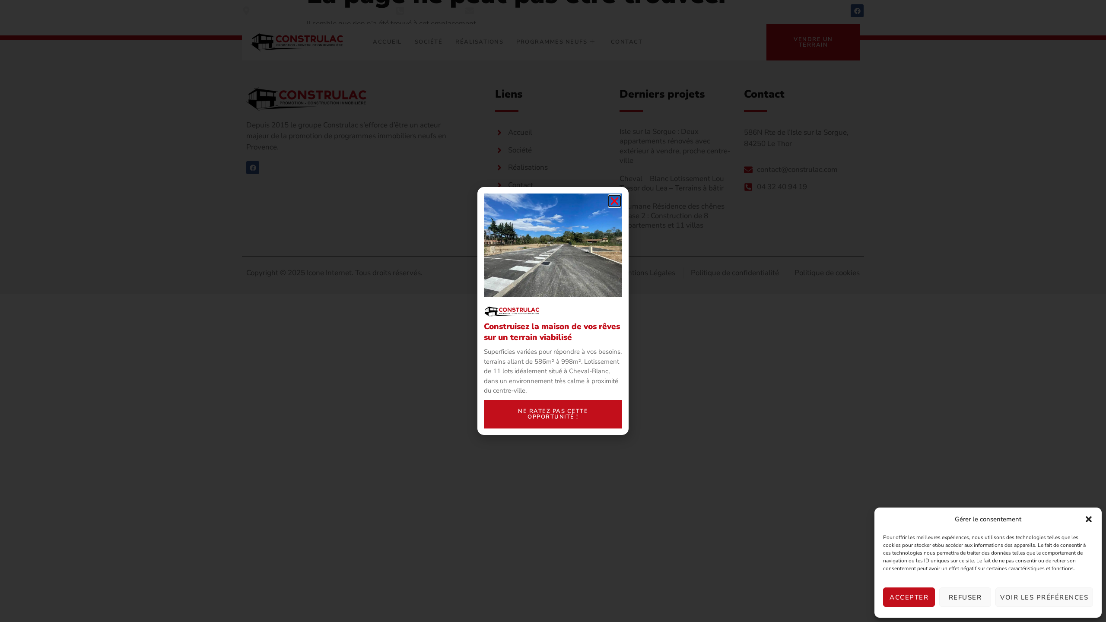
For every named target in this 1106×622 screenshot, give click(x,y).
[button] (1088, 519)
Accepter (909, 597)
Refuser (965, 597)
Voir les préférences (1044, 597)
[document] (553, 311)
